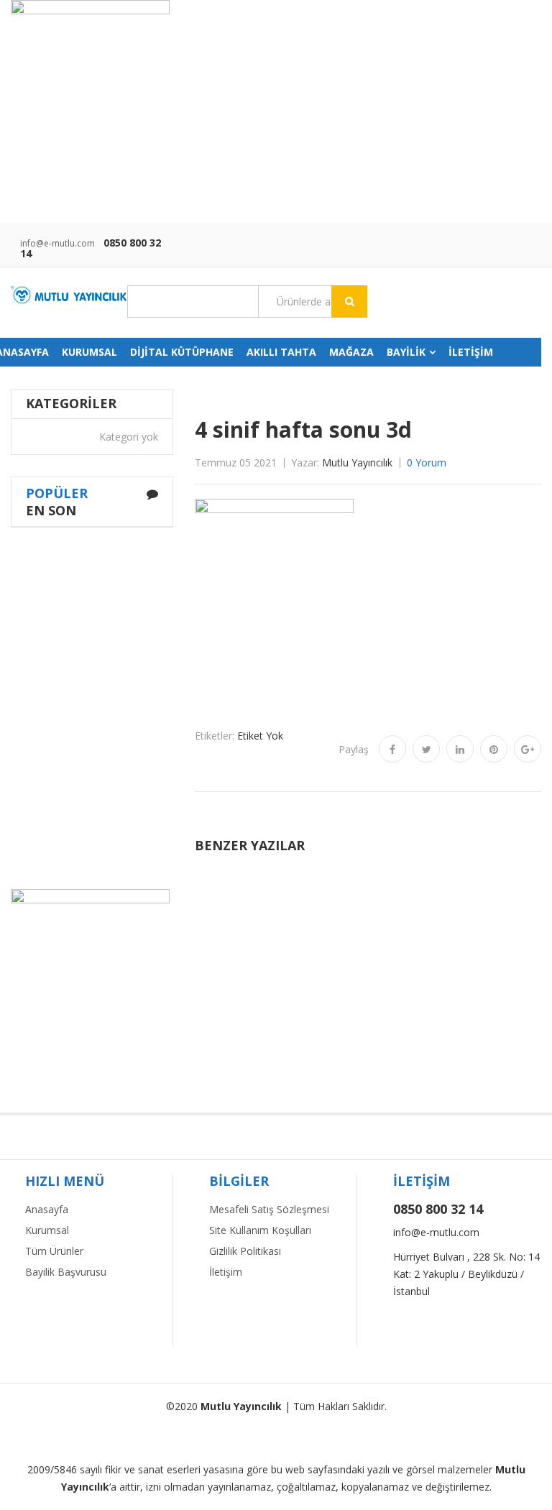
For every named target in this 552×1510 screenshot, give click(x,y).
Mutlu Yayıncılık (357, 462)
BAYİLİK (406, 352)
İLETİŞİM (470, 352)
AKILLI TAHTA (281, 352)
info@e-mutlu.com (57, 243)
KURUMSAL (89, 352)
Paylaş (354, 749)
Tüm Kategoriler (193, 302)
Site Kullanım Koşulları (260, 1230)
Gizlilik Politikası (245, 1251)
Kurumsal (47, 1230)
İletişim (225, 1272)
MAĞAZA (351, 352)
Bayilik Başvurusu (65, 1272)
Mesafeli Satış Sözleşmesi (269, 1209)
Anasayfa (46, 1209)
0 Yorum (426, 462)
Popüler (57, 493)
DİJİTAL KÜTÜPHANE (182, 352)
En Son (51, 510)
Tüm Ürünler (54, 1251)
